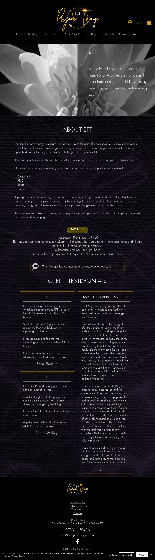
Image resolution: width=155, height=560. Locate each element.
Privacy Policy (18, 556)
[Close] (151, 555)
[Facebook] (77, 541)
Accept (142, 554)
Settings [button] (113, 554)
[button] (149, 22)
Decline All (127, 554)
